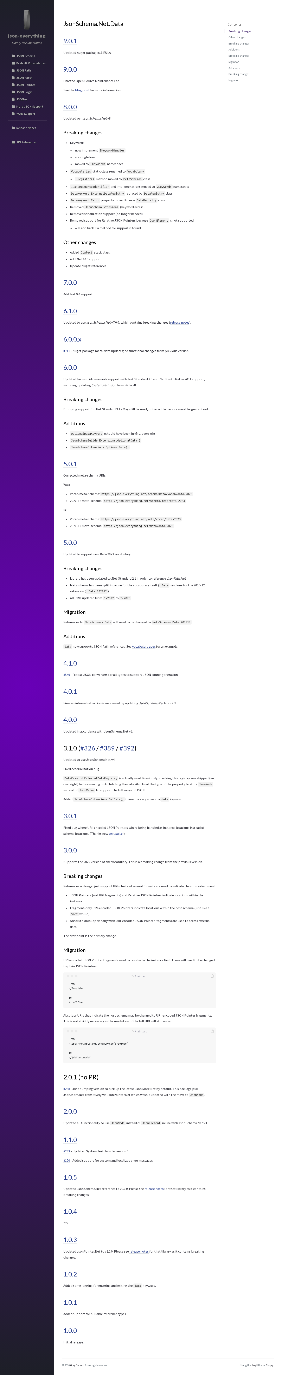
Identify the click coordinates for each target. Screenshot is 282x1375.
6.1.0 (70, 311)
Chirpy (269, 1365)
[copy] (212, 976)
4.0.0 (70, 719)
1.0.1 (70, 1302)
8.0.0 (70, 106)
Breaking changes (240, 31)
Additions (234, 49)
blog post (82, 90)
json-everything (27, 36)
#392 (127, 748)
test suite (116, 833)
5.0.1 (70, 463)
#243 (66, 1151)
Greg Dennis (76, 1365)
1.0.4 (70, 1211)
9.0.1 (70, 41)
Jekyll (254, 1365)
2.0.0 (70, 1111)
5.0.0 (70, 542)
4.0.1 (70, 691)
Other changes (237, 37)
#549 (66, 675)
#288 (66, 1089)
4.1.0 (70, 663)
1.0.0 (70, 1330)
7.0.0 (70, 282)
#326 (87, 748)
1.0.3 (70, 1239)
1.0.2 (70, 1274)
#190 (66, 1160)
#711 (66, 351)
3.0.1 (70, 816)
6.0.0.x (72, 339)
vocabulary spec (143, 646)
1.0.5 (70, 1177)
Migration (234, 62)
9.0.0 (70, 69)
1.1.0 (70, 1139)
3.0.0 (70, 850)
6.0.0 (70, 367)
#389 (107, 748)
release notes (179, 322)
